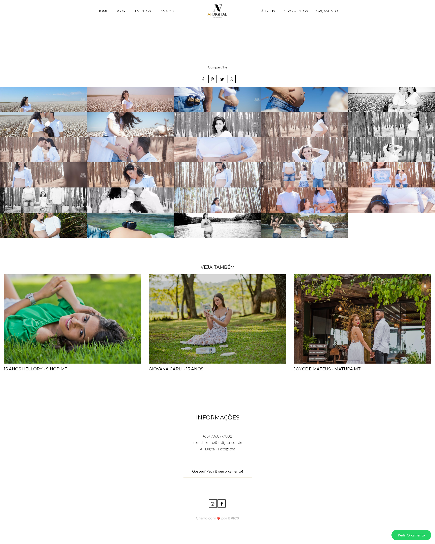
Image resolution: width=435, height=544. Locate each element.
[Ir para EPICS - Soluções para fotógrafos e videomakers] (217, 518)
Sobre (122, 11)
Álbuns (268, 11)
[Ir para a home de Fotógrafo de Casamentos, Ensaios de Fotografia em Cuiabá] (217, 11)
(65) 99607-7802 (217, 436)
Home (102, 11)
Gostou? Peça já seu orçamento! (217, 471)
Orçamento (327, 11)
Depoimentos (295, 11)
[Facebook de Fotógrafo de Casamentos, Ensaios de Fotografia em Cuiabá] (222, 503)
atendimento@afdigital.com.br (217, 442)
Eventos (143, 11)
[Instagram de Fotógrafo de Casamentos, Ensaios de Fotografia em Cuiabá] (213, 503)
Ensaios (166, 11)
